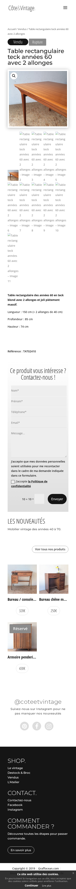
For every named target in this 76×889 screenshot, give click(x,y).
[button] (13, 75)
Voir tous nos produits (50, 549)
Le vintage (15, 768)
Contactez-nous (19, 800)
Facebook (15, 805)
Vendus (22, 29)
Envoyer (57, 499)
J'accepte (29, 484)
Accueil (12, 29)
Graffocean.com (48, 868)
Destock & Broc (19, 773)
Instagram (15, 809)
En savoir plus (21, 850)
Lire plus (46, 885)
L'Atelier (13, 782)
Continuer (31, 885)
